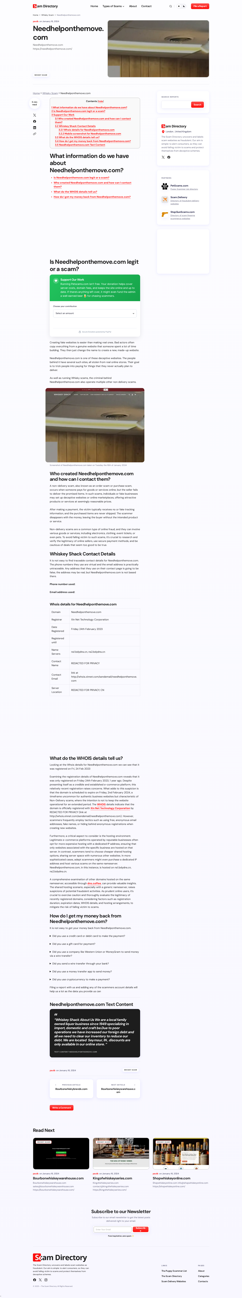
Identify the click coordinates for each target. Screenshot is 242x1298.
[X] (163, 157)
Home (35, 15)
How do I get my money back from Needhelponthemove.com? (93, 141)
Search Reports (170, 97)
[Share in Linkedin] (35, 128)
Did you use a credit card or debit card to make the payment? (88, 936)
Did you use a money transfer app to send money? (82, 971)
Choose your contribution (65, 306)
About (201, 1270)
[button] (170, 6)
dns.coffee (94, 883)
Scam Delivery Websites (173, 1281)
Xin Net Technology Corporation (110, 808)
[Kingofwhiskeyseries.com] (121, 1154)
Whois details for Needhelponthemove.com (87, 129)
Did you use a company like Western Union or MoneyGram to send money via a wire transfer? (94, 954)
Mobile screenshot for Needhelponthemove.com (90, 133)
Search (197, 104)
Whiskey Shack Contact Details (75, 126)
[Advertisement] (95, 230)
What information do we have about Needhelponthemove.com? (89, 107)
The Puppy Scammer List (174, 1270)
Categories (203, 1276)
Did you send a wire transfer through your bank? (80, 963)
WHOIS (101, 804)
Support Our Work (62, 114)
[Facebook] (169, 157)
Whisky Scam (47, 15)
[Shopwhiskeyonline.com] (181, 1154)
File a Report (200, 6)
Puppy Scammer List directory (184, 189)
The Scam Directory (171, 1276)
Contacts (203, 1281)
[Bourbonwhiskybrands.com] (71, 1088)
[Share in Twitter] (35, 115)
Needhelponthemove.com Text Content (80, 144)
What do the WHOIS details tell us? (77, 137)
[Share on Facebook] (35, 121)
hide (100, 101)
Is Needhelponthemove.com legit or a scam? (78, 111)
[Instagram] (46, 1280)
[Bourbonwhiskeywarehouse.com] (118, 1088)
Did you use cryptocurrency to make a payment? (81, 979)
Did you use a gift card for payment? (73, 944)
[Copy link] (35, 134)
